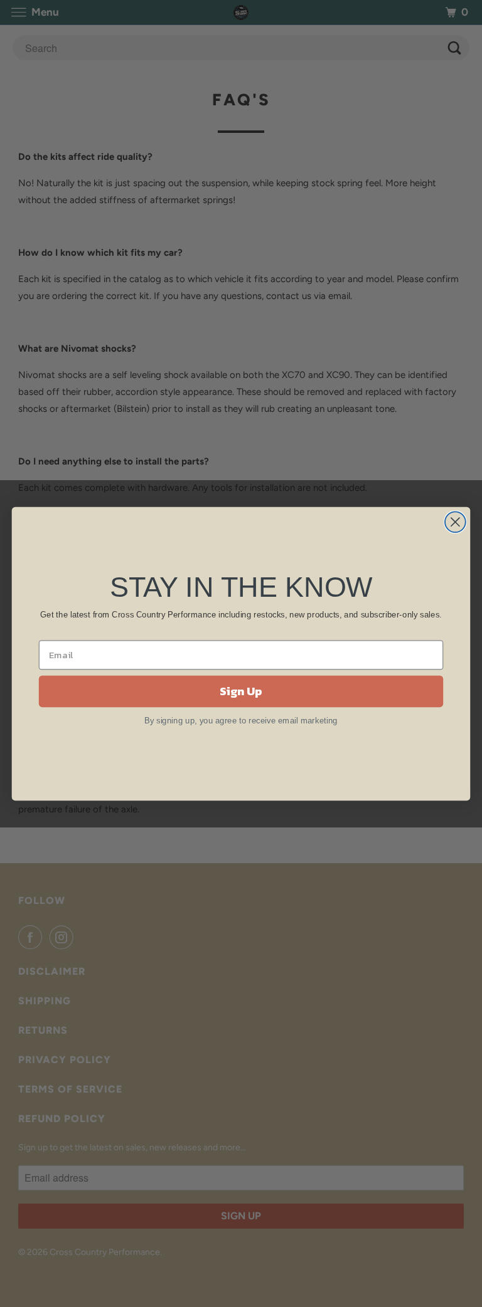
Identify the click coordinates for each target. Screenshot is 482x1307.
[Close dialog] (455, 522)
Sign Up (241, 691)
